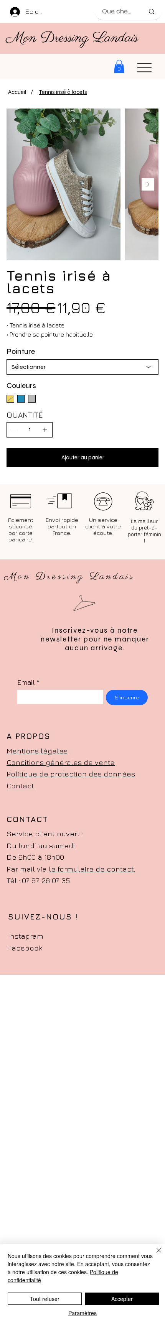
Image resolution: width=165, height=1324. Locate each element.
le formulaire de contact (90, 869)
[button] (119, 66)
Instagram (25, 936)
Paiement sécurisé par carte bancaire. (20, 529)
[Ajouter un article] (45, 429)
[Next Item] (148, 184)
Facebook (25, 948)
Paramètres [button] (82, 1313)
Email (28, 682)
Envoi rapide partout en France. (62, 526)
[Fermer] (154, 1255)
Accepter (122, 1299)
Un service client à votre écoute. (103, 526)
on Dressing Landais (81, 38)
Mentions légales (37, 751)
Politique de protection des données (71, 774)
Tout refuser (44, 1299)
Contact (20, 785)
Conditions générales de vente (61, 762)
